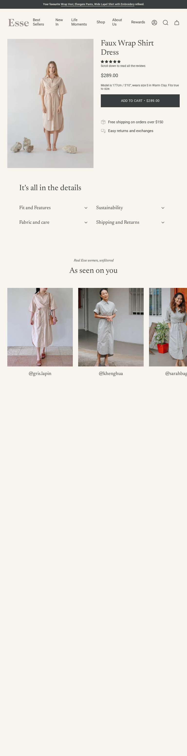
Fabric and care (34, 222)
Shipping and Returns (117, 222)
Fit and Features (35, 207)
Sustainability (109, 207)
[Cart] (176, 22)
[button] (40, 23)
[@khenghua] (111, 327)
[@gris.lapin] (40, 327)
